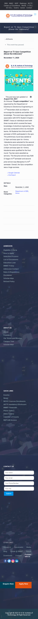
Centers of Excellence (12, 6)
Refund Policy (8, 281)
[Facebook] (5, 561)
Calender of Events (11, 417)
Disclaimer (7, 275)
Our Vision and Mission (12, 338)
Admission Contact (11, 269)
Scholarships (8, 278)
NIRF (16, 3)
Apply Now (23, 584)
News (5, 398)
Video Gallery (8, 414)
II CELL (30, 6)
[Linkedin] (16, 561)
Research (7, 547)
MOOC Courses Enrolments (14, 401)
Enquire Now (8, 584)
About (5, 332)
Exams (16, 8)
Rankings (23, 3)
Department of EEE (21, 191)
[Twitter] (9, 561)
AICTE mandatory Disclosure (14, 404)
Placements (18, 547)
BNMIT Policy (8, 266)
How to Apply (8, 253)
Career (22, 8)
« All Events (9, 39)
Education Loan (9, 263)
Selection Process (10, 256)
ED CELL (9, 8)
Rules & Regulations (11, 272)
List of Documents (10, 260)
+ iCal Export (11, 175)
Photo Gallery (8, 411)
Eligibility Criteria (10, 250)
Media (23, 6)
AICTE (30, 3)
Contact (29, 8)
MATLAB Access (10, 420)
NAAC (11, 3)
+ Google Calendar (13, 173)
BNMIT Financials (10, 408)
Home (17, 193)
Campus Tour (8, 341)
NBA (6, 3)
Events (6, 395)
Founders (7, 335)
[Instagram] (13, 561)
